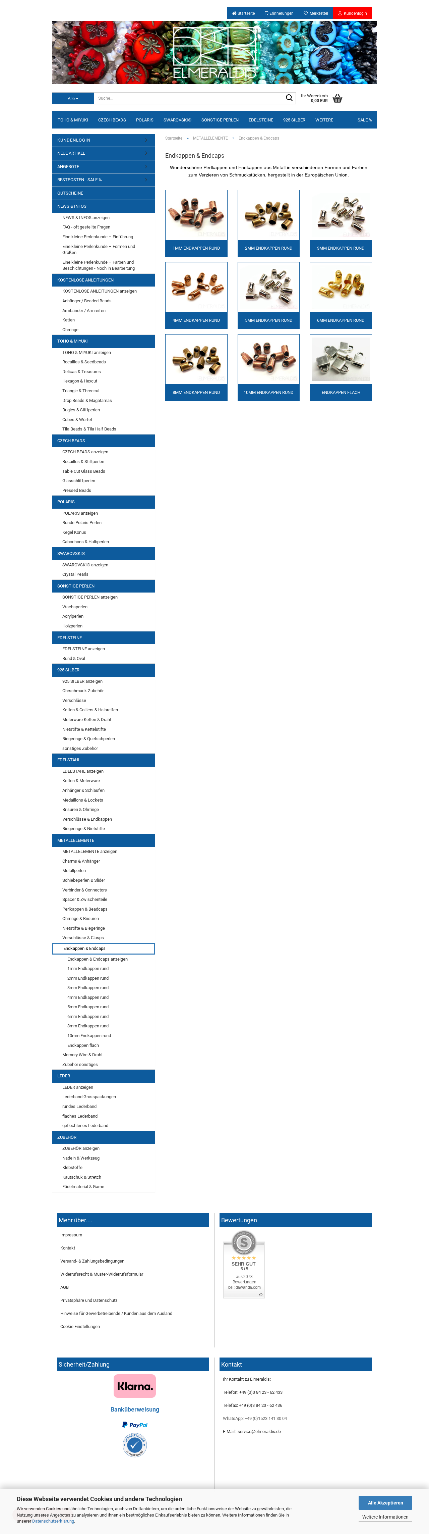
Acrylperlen (72, 616)
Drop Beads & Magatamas (87, 400)
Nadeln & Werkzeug (81, 1158)
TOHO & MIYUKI (73, 119)
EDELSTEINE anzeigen (83, 648)
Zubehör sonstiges (80, 1064)
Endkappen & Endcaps (84, 948)
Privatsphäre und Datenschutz (88, 1300)
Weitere (324, 119)
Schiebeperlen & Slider (83, 880)
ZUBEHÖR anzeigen (81, 1148)
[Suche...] (289, 99)
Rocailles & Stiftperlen (83, 461)
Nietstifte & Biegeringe (83, 928)
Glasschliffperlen (78, 480)
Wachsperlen (74, 606)
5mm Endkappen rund (88, 1006)
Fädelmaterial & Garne (83, 1186)
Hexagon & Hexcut (79, 381)
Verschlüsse (74, 700)
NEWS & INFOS (71, 206)
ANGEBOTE (68, 166)
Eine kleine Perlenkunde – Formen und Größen (98, 249)
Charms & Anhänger (81, 861)
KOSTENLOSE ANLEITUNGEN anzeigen (99, 291)
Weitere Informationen (385, 1517)
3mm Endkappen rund (88, 987)
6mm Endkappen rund (88, 1016)
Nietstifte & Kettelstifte (84, 729)
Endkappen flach (83, 1045)
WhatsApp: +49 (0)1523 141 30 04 (255, 1418)
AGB (64, 1287)
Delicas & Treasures (81, 371)
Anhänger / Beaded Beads (87, 300)
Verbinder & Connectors (84, 889)
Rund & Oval (73, 658)
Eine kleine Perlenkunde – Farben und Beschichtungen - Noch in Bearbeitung (98, 265)
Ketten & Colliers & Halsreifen (90, 709)
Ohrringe (70, 329)
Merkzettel (318, 13)
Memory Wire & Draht (82, 1054)
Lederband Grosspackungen (89, 1096)
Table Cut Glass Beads (83, 471)
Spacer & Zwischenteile (84, 899)
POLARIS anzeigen (80, 513)
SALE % (365, 119)
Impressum (71, 1234)
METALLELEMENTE (75, 840)
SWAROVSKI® (177, 119)
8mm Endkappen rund (88, 1025)
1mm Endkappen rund (88, 968)
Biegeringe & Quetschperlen (88, 738)
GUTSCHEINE (70, 193)
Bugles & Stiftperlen (81, 409)
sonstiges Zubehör (80, 748)
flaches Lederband (80, 1116)
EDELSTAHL (68, 759)
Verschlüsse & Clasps (83, 937)
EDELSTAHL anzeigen (83, 771)
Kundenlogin (354, 13)
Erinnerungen (281, 13)
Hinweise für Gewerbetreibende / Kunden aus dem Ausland (116, 1313)
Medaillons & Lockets (82, 800)
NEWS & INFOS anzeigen (86, 217)
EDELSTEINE (261, 119)
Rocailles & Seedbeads (84, 361)
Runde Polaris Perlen (82, 522)
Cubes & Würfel (77, 419)
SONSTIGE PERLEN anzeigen (90, 597)
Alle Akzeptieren (385, 1502)
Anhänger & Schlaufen (83, 790)
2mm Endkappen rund (88, 978)
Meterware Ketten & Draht (86, 719)
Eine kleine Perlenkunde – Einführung (97, 236)
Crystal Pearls (75, 574)
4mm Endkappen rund (88, 997)
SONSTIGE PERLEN (220, 119)
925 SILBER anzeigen (82, 681)
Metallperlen (74, 870)
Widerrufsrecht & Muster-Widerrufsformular (101, 1274)
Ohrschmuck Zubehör (83, 690)
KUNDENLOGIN (73, 140)
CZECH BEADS (112, 119)
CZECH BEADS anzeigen (85, 451)
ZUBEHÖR (66, 1137)
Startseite (246, 13)
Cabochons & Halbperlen (85, 541)
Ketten (68, 319)
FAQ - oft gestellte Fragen (86, 226)
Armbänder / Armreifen (84, 310)
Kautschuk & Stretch (81, 1177)
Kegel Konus (74, 532)
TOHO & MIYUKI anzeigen (86, 352)
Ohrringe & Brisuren (80, 918)
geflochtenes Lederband (85, 1125)
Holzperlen (72, 625)
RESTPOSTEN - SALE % (79, 179)
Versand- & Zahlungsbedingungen (92, 1261)
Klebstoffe (72, 1167)
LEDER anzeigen (77, 1087)
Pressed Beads (76, 490)
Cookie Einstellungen (80, 1326)
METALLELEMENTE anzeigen (89, 851)
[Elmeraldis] (214, 52)
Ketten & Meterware (81, 780)
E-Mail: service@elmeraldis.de (252, 1431)
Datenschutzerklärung (53, 1521)
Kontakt (67, 1247)
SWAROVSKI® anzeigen (85, 564)
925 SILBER (294, 119)
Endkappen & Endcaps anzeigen (97, 959)
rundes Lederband (79, 1106)
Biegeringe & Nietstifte (83, 828)
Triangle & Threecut (81, 390)
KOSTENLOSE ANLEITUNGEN (85, 280)
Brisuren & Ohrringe (80, 809)
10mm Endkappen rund (89, 1035)
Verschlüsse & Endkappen (87, 819)
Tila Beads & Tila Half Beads (89, 428)
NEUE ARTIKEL (71, 153)
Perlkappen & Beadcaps (85, 909)
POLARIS (145, 119)
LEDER (63, 1075)
